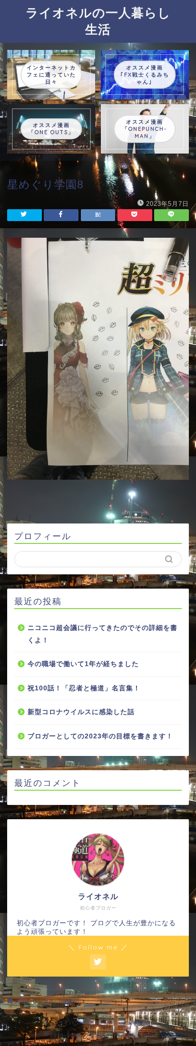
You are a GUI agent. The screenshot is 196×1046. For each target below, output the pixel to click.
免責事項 (132, 1023)
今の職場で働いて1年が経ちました (83, 664)
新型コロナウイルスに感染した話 (81, 712)
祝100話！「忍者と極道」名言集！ (84, 688)
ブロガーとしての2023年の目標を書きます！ (100, 736)
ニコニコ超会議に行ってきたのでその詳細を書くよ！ (102, 634)
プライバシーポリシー (79, 1023)
